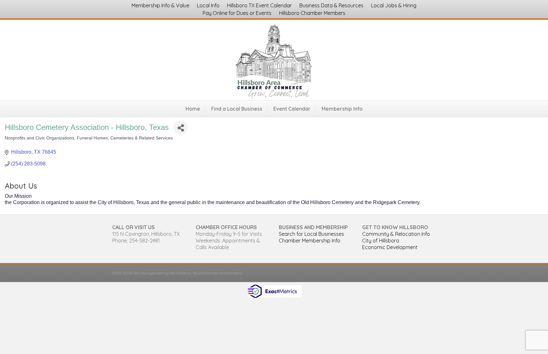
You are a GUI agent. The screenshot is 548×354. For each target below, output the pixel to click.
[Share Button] (180, 127)
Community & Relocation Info (396, 234)
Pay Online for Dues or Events (237, 13)
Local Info (208, 5)
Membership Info (342, 109)
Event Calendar (291, 109)
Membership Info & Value (160, 5)
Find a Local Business (236, 109)
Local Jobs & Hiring (393, 5)
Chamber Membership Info (309, 240)
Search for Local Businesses (311, 234)
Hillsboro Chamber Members (312, 13)
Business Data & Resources (331, 5)
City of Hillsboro (380, 240)
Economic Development (390, 247)
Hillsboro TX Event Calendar (259, 5)
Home (193, 109)
